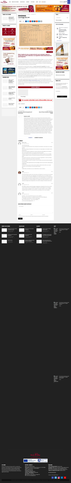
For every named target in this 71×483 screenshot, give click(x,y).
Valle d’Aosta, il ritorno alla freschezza (29, 229)
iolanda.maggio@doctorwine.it (62, 468)
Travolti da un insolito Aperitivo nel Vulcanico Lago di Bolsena (63, 30)
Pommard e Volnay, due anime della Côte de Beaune (29, 241)
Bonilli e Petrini (10, 240)
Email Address (58, 91)
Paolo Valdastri (45, 242)
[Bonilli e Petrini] (4, 241)
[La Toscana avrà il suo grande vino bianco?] (4, 236)
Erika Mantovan (28, 230)
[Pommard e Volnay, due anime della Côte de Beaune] (21, 241)
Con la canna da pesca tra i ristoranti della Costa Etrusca (47, 241)
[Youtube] (65, 2)
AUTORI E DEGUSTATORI (52, 472)
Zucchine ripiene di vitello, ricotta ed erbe (46, 229)
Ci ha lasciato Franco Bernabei (12, 98)
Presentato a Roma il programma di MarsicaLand (25, 112)
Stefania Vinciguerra (11, 230)
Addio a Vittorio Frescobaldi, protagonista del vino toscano (11, 81)
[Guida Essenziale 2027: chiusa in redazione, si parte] (5, 18)
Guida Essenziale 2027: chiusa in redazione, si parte (11, 18)
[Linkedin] (63, 2)
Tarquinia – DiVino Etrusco (63, 34)
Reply (52, 142)
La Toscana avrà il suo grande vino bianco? (12, 235)
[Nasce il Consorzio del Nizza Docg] (5, 105)
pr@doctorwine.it (62, 470)
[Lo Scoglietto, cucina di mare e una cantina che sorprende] (39, 236)
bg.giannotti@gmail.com (63, 469)
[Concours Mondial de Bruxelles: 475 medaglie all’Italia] (5, 93)
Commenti (30, 137)
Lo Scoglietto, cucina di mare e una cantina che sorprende (46, 235)
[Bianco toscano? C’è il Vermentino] (21, 236)
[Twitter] (61, 2)
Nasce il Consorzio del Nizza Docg (11, 104)
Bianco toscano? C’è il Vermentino (28, 235)
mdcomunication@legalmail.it (31, 475)
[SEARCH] (67, 18)
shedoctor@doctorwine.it (65, 467)
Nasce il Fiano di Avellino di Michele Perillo (46, 112)
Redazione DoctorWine (29, 236)
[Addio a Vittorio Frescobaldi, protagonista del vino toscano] (5, 81)
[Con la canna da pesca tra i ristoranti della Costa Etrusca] (39, 241)
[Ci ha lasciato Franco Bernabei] (5, 99)
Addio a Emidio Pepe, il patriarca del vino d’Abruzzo (12, 87)
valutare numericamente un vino (34, 80)
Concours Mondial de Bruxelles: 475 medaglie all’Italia (12, 93)
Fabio (23, 171)
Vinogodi (27, 242)
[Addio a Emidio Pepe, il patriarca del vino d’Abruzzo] (5, 88)
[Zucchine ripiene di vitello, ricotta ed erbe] (39, 230)
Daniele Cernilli (27, 116)
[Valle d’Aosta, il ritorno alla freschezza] (21, 230)
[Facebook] (60, 2)
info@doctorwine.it (30, 469)
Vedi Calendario (59, 40)
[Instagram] (62, 2)
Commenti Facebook (38, 137)
